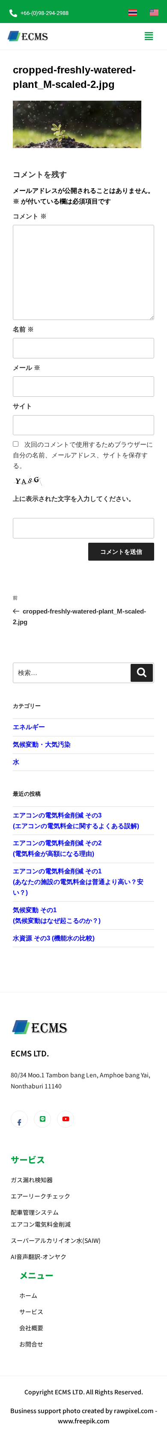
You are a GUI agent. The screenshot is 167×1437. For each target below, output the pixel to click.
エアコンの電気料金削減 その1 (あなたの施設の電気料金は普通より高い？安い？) (78, 881)
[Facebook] (19, 1119)
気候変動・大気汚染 (42, 744)
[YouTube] (65, 1119)
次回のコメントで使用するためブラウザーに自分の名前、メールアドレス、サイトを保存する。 (83, 455)
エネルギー (29, 726)
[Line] (42, 1119)
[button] (149, 36)
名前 (23, 329)
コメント (30, 216)
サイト (22, 406)
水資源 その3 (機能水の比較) (54, 938)
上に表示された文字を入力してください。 (74, 498)
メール (26, 367)
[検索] (142, 673)
